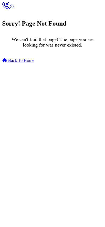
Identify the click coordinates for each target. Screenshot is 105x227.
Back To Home (20, 60)
